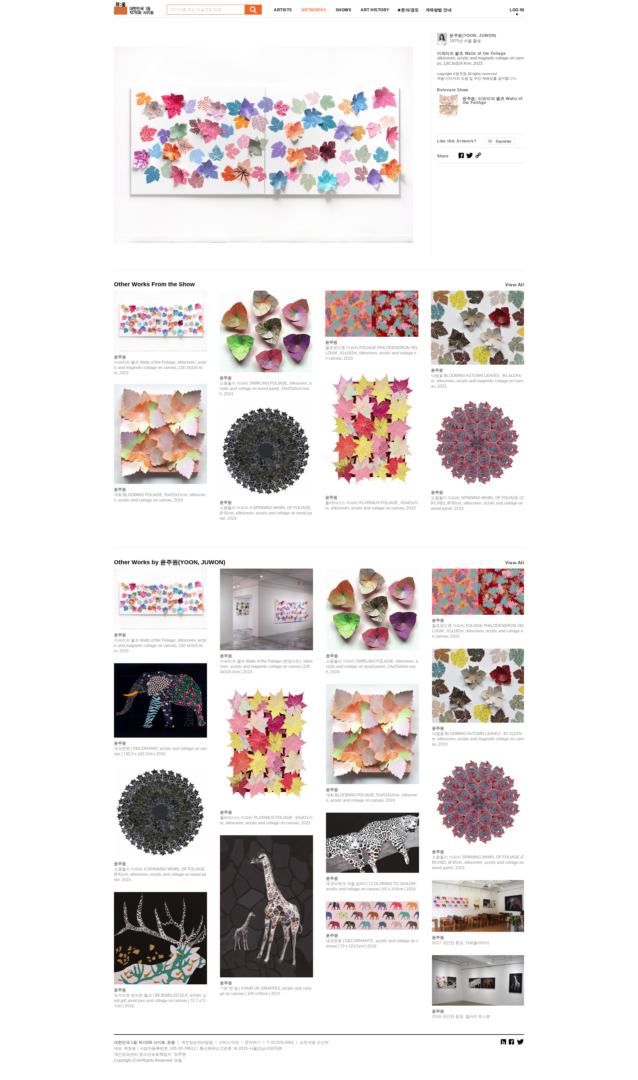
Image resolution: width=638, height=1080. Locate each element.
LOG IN (517, 10)
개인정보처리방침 (197, 1042)
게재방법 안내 (439, 10)
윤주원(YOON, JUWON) (473, 35)
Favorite (503, 141)
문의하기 (253, 1042)
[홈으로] (135, 6)
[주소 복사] (478, 155)
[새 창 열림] (461, 155)
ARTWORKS (313, 10)
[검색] (253, 10)
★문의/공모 (408, 10)
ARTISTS (283, 10)
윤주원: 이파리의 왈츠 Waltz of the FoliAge (493, 100)
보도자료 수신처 (314, 1042)
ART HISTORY (375, 10)
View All (514, 284)
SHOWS (344, 10)
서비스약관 (229, 1042)
